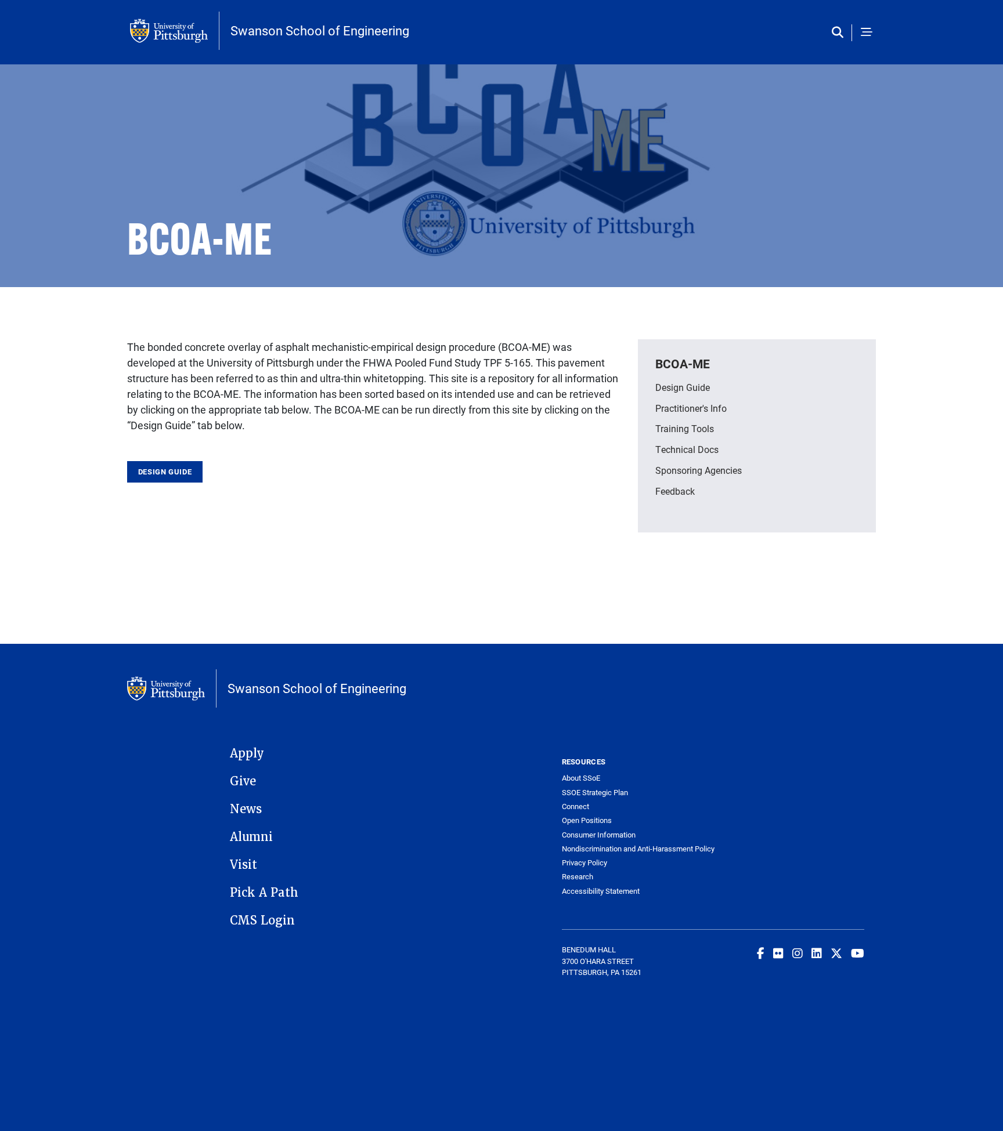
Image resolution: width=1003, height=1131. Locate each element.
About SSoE (581, 778)
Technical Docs (687, 449)
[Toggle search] (840, 32)
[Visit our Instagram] (797, 952)
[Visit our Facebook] (760, 952)
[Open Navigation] (866, 32)
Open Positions (587, 820)
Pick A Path (264, 892)
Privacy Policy (584, 863)
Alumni (251, 836)
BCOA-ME (682, 364)
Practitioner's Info (691, 408)
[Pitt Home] (174, 31)
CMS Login (262, 920)
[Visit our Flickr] (778, 952)
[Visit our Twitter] (836, 952)
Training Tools (684, 428)
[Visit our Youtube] (857, 952)
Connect (575, 806)
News (246, 809)
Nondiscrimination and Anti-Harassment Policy (637, 849)
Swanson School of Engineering (319, 30)
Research (577, 877)
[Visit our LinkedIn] (816, 952)
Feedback (675, 491)
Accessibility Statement (601, 891)
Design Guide (165, 471)
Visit (243, 864)
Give (243, 781)
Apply (247, 753)
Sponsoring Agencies (698, 470)
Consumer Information (599, 835)
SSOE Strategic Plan (595, 793)
